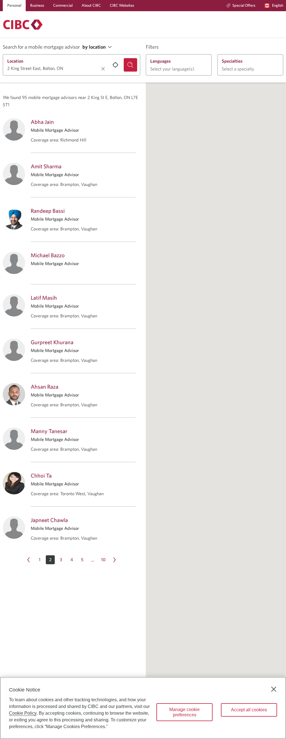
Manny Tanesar (49, 431)
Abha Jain (42, 121)
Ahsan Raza (44, 386)
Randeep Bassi (48, 210)
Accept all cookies (249, 709)
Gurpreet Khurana (52, 342)
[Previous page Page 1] (28, 559)
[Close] (273, 689)
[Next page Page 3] (114, 559)
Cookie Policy (23, 713)
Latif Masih (44, 297)
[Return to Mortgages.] (23, 25)
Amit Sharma (46, 166)
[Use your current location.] (115, 64)
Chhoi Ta (41, 475)
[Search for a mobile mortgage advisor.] (130, 65)
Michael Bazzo (48, 255)
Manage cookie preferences (184, 712)
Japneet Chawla (49, 519)
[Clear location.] (103, 69)
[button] (98, 47)
